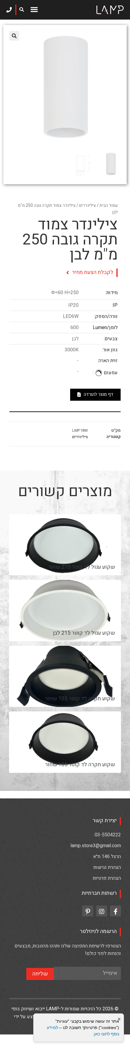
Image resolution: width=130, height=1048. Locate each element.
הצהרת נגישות (107, 867)
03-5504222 (108, 834)
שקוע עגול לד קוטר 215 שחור (81, 567)
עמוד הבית (108, 205)
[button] (34, 9)
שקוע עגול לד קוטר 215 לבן (84, 633)
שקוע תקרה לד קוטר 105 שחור (80, 699)
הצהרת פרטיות (107, 878)
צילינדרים (87, 205)
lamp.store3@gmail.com (95, 845)
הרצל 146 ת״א (107, 856)
